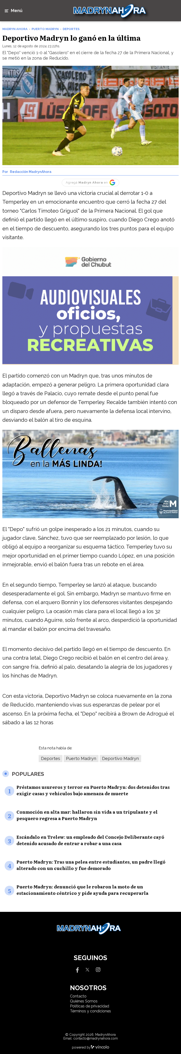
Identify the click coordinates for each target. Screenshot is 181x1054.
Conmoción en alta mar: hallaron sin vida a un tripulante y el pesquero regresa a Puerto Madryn (87, 815)
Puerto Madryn (81, 758)
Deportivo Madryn (120, 758)
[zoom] (90, 115)
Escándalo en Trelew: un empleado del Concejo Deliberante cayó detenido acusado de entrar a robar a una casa (90, 840)
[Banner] (90, 275)
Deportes (50, 758)
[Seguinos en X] (87, 969)
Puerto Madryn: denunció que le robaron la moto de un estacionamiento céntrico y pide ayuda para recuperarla (82, 889)
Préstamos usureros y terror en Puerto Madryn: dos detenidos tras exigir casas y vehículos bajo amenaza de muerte (93, 790)
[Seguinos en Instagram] (98, 969)
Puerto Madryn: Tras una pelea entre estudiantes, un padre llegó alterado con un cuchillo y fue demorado (90, 865)
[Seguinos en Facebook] (77, 969)
